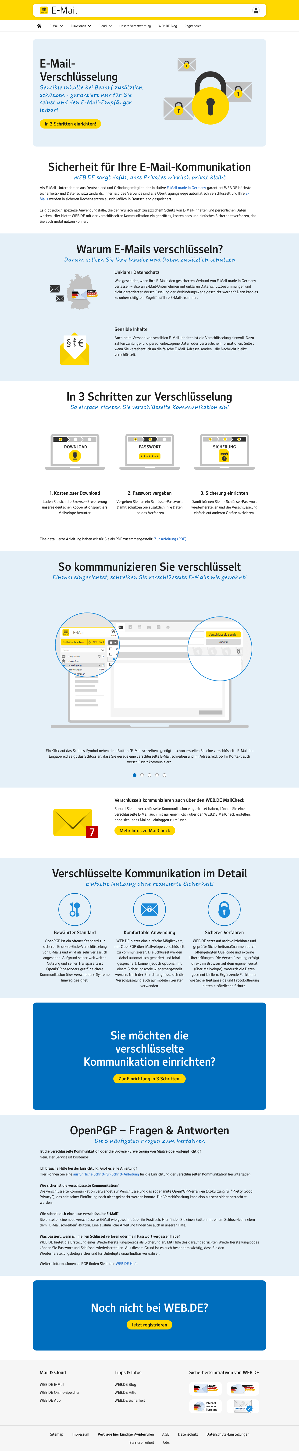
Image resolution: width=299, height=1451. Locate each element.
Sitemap (56, 1434)
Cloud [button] (103, 26)
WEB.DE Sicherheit (129, 1400)
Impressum (80, 1434)
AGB (166, 1434)
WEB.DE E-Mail (52, 1384)
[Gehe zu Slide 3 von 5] (149, 775)
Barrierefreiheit (141, 1442)
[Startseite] (39, 26)
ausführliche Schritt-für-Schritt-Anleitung (106, 1174)
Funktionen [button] (79, 26)
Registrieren (193, 26)
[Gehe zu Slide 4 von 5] (157, 775)
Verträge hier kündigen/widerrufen (126, 1434)
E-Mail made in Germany (186, 187)
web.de (44, 10)
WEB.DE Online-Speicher (60, 1392)
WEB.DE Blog (167, 26)
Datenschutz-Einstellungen (227, 1434)
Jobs (166, 1442)
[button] (256, 10)
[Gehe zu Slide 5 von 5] (164, 775)
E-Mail (64, 10)
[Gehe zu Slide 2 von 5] (142, 775)
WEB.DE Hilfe (126, 1263)
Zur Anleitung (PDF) (170, 539)
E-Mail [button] (54, 26)
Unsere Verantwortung (135, 26)
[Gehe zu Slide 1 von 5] (134, 775)
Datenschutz (188, 1434)
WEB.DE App (50, 1400)
